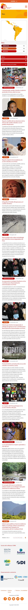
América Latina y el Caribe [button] (9, 64)
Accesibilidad (24, 590)
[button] (25, 6)
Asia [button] (3, 61)
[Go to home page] (9, 6)
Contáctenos (4, 590)
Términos (18, 590)
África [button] (3, 57)
